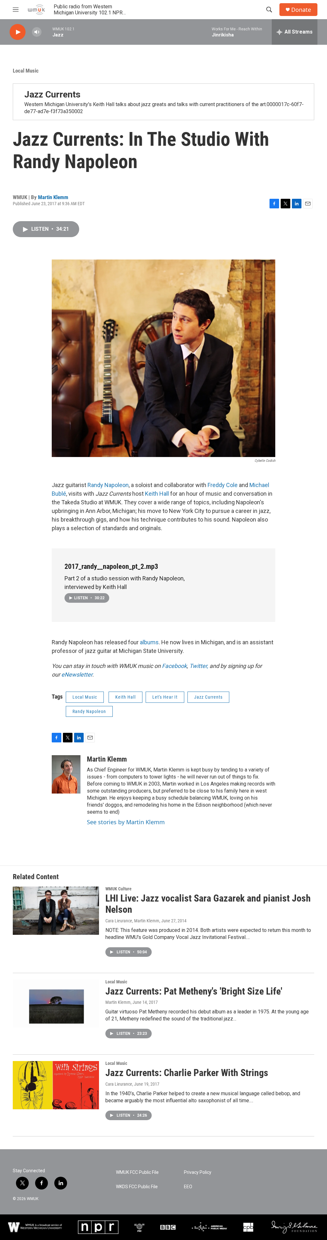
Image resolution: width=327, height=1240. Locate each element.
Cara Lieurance (118, 1084)
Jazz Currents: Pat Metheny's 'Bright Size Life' (193, 991)
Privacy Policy (197, 1172)
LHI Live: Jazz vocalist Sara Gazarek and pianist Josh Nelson (208, 904)
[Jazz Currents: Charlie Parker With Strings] (56, 1085)
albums (149, 642)
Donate (301, 9)
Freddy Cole (223, 485)
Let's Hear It (165, 697)
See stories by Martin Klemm (126, 822)
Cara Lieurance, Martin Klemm (132, 920)
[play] (17, 32)
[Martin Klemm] (66, 774)
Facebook (174, 666)
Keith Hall (157, 493)
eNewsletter (76, 674)
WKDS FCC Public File (137, 1186)
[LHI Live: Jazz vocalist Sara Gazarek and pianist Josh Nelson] (56, 910)
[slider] (47, 31)
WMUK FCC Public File (137, 1172)
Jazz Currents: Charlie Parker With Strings (186, 1072)
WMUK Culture (118, 888)
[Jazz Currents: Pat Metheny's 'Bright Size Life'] (56, 1003)
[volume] (36, 32)
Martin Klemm (53, 197)
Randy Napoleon (108, 485)
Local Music (26, 70)
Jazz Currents (52, 94)
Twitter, (199, 666)
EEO (188, 1186)
